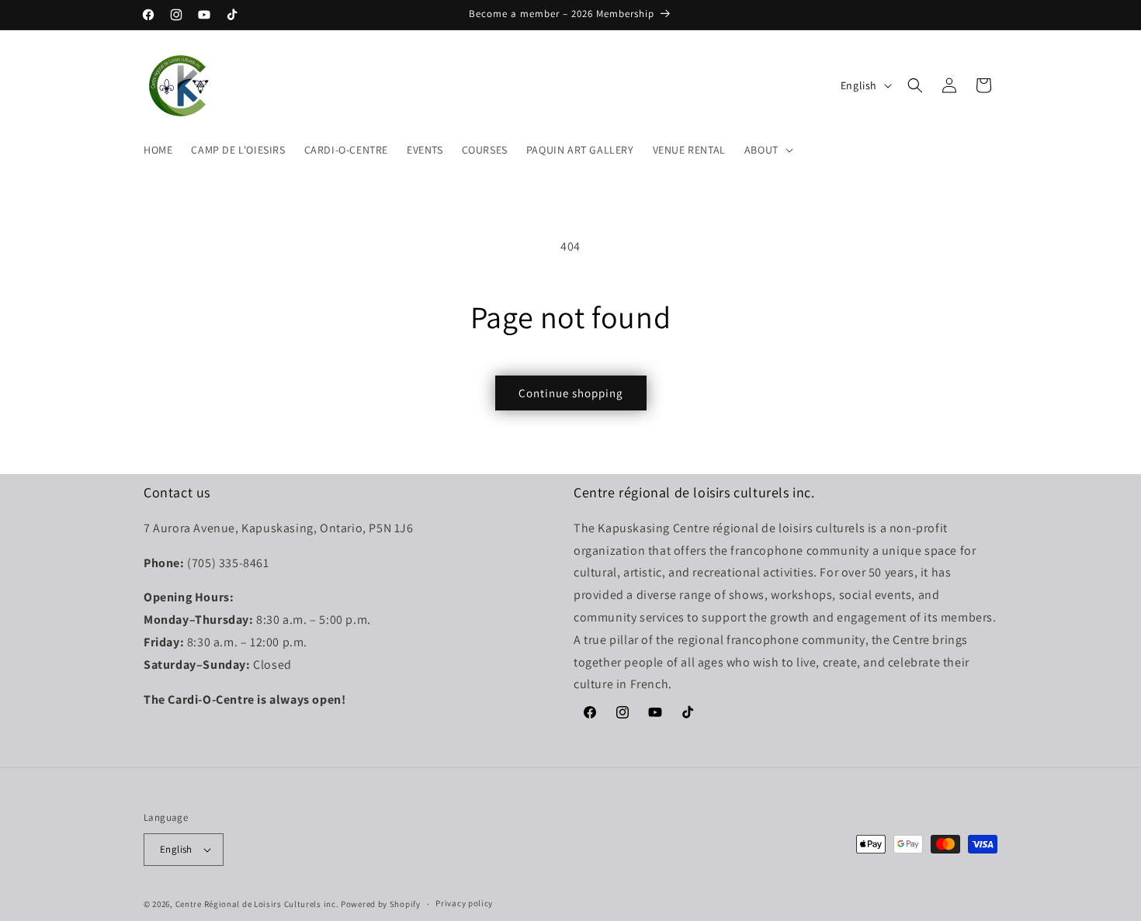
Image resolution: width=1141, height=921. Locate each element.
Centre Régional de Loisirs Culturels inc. (257, 903)
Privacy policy (464, 903)
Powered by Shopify (381, 903)
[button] (767, 149)
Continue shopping (570, 393)
